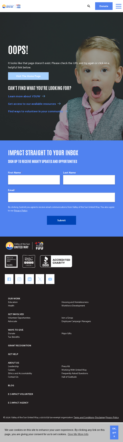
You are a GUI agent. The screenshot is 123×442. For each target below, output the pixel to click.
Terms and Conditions (84, 417)
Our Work (14, 298)
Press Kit (66, 366)
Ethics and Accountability (20, 373)
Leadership (13, 366)
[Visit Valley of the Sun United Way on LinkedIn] (29, 279)
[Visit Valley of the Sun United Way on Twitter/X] (40, 279)
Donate (103, 6)
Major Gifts (67, 333)
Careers (11, 370)
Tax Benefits (14, 337)
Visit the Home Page (28, 76)
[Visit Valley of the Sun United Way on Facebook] (9, 279)
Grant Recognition (19, 345)
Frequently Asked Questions (75, 373)
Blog (11, 385)
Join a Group (67, 318)
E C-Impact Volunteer (20, 394)
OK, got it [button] (114, 432)
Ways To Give (15, 330)
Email (12, 190)
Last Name (70, 172)
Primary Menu (118, 6)
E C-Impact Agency (18, 403)
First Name (15, 172)
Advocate (12, 321)
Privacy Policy (20, 210)
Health (11, 305)
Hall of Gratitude (69, 377)
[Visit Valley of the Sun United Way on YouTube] (50, 279)
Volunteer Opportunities (19, 318)
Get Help (13, 354)
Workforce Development (73, 305)
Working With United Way (74, 370)
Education (13, 302)
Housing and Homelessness (75, 302)
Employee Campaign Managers (76, 321)
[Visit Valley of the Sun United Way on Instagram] (19, 279)
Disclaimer (100, 417)
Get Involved (16, 314)
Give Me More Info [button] (78, 434)
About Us (13, 363)
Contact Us (13, 377)
